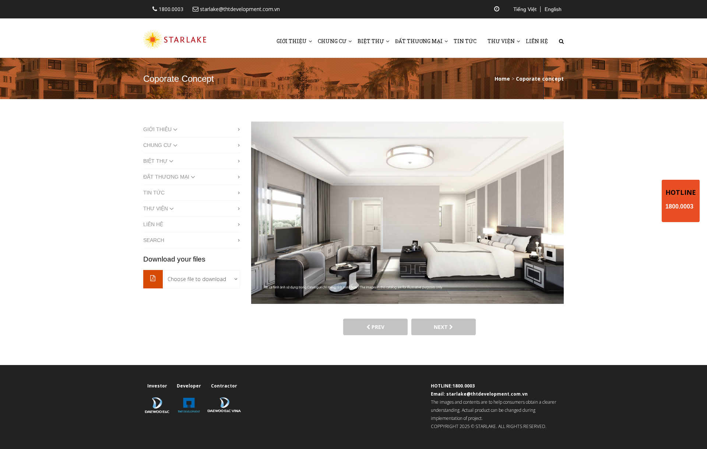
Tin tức (465, 41)
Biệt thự (371, 41)
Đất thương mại (419, 41)
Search (153, 240)
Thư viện (501, 41)
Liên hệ (537, 41)
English (553, 9)
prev (377, 326)
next (441, 326)
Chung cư (332, 41)
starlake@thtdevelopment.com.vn (239, 9)
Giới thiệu (292, 41)
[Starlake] (176, 36)
